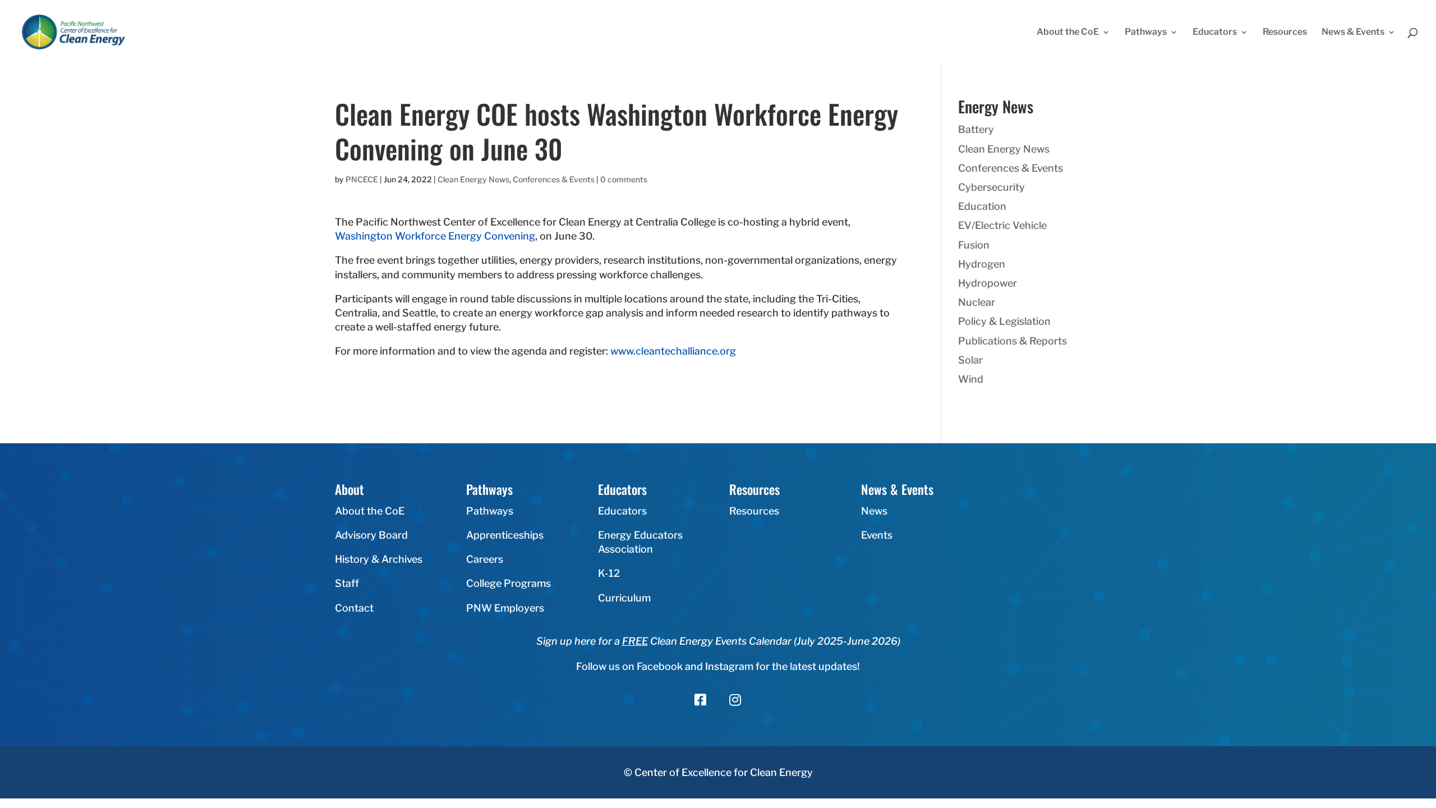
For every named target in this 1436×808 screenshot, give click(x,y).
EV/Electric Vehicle (1002, 225)
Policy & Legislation (1004, 321)
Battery (976, 129)
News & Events (1353, 32)
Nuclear (976, 302)
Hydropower (987, 283)
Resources (1285, 32)
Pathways (1146, 32)
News (874, 511)
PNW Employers (505, 608)
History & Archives (378, 559)
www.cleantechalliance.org (673, 351)
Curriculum (624, 598)
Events (876, 535)
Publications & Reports (1012, 341)
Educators (1215, 32)
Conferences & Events (554, 179)
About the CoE (1068, 32)
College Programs (508, 583)
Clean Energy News (473, 179)
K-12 (609, 573)
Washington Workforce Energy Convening (435, 236)
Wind (970, 379)
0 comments (623, 179)
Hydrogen (981, 264)
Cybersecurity (991, 187)
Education (982, 206)
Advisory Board (371, 535)
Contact (354, 608)
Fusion (973, 245)
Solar (970, 360)
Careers (484, 559)
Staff (347, 583)
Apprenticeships (505, 535)
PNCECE (362, 179)
